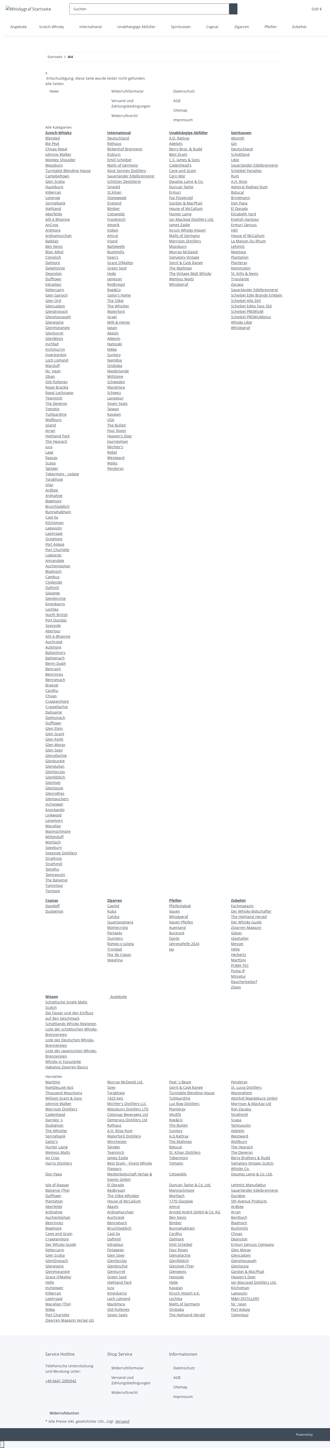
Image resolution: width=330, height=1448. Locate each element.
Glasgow (52, 593)
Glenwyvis (177, 1271)
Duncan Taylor (181, 186)
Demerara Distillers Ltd (127, 1119)
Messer (237, 943)
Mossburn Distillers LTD (127, 1109)
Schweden (116, 381)
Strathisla (53, 858)
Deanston (53, 273)
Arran (50, 430)
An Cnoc (52, 1157)
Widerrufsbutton (64, 1413)
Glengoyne (54, 322)
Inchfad (52, 343)
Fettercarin (54, 1249)
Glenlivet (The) (181, 1266)
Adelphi (176, 143)
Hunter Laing (180, 213)
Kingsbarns (55, 603)
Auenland (177, 927)
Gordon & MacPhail (185, 203)
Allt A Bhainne (57, 219)
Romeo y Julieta (120, 943)
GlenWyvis (54, 338)
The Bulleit (116, 425)
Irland (112, 241)
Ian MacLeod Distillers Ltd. (254, 1282)
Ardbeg (51, 490)
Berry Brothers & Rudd (250, 1157)
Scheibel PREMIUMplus (251, 316)
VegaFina (115, 960)
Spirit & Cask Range (186, 262)
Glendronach (56, 311)
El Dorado (239, 208)
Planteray (239, 262)
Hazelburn (54, 186)
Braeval (51, 685)
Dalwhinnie (55, 268)
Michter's (115, 446)
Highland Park (57, 435)
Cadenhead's (180, 165)
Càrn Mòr (177, 176)
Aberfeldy (53, 213)
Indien (112, 230)
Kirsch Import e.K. (184, 1293)
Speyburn (53, 847)
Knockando (54, 809)
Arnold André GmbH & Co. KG (194, 1211)
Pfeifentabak (180, 905)
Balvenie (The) (57, 1190)
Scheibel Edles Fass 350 (251, 306)
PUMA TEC (240, 965)
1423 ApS (115, 1098)
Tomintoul (54, 885)
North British (56, 614)
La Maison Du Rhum (248, 241)
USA (110, 419)
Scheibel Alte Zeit (246, 300)
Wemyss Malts (181, 278)
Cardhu (51, 690)
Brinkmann (240, 197)
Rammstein (241, 268)
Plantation (240, 257)
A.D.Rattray (178, 1136)
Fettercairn (54, 289)
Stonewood (116, 197)
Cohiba (113, 916)
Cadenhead (55, 1114)
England (114, 203)
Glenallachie (56, 755)
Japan (112, 327)
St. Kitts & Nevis (244, 273)
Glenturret (54, 333)
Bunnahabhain (58, 511)
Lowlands (53, 555)
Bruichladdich (57, 506)
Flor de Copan (119, 954)
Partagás (114, 932)
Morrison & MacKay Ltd (251, 1103)
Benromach (55, 679)
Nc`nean (53, 371)
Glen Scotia (55, 181)
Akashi (113, 333)
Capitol (113, 905)
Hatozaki (114, 343)
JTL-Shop (320, 1434)
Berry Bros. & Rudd (185, 148)
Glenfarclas (55, 771)
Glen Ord (53, 300)
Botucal (237, 192)
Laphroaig (54, 533)
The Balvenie (56, 880)
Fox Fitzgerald (181, 197)
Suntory (114, 354)
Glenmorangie (57, 327)
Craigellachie (56, 706)
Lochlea (52, 609)
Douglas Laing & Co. (186, 181)
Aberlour (53, 630)
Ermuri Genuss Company (252, 1244)
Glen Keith (54, 739)
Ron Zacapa (241, 1109)
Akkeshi (113, 338)
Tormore (52, 890)
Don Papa (239, 203)
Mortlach (53, 842)
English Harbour (245, 219)
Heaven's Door (119, 435)
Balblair (52, 241)
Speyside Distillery (61, 852)
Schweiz (114, 392)
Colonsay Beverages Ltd (127, 1114)
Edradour (53, 284)
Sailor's (51, 1141)
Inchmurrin (55, 349)
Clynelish (53, 257)
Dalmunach (55, 717)
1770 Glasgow (181, 1201)
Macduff (52, 365)
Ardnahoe (53, 495)
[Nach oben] (2, 1444)
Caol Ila (51, 517)
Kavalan (114, 414)
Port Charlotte (57, 549)
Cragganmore (57, 701)
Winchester (117, 1141)
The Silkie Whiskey (123, 1195)
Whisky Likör (241, 322)
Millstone (115, 376)
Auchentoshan (57, 565)
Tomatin (52, 408)
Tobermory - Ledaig (62, 473)
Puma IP (238, 970)
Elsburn (114, 154)
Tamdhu (52, 869)
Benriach (53, 668)
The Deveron (56, 403)
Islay (49, 484)
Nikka (112, 349)
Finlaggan (115, 1249)
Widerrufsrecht (124, 115)
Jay (171, 949)
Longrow (52, 197)
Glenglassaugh (58, 316)
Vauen (174, 911)
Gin (234, 143)
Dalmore (52, 262)
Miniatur (238, 976)
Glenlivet (53, 782)
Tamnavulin (55, 874)
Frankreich (116, 219)
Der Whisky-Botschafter (251, 911)
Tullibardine (56, 414)
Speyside (53, 625)
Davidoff (52, 905)
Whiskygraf (178, 284)
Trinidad (114, 949)
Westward (116, 457)
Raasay (51, 457)
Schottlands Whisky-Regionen (70, 1023)
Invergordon (56, 354)
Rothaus (114, 143)
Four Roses (116, 430)
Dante (174, 938)
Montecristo (117, 927)
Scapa (50, 463)
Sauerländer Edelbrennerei (130, 176)
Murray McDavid (183, 251)
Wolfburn (53, 419)
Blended (52, 138)
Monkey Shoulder (60, 159)
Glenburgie (55, 760)
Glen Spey (54, 750)
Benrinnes (54, 674)
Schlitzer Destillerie (124, 181)
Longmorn (54, 820)
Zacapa (237, 284)
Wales (112, 463)
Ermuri (175, 192)
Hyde (111, 273)
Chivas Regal (56, 148)
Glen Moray (55, 744)
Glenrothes (54, 793)
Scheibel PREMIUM (247, 311)
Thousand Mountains (63, 1092)
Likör (235, 159)
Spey (111, 1087)
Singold (113, 186)
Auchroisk (53, 641)
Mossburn (54, 165)
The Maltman (180, 268)
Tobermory (178, 1157)
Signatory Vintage (184, 257)
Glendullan (54, 766)
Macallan (53, 825)
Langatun (115, 398)
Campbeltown (57, 176)
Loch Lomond (56, 360)
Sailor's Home (119, 295)
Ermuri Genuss (244, 224)
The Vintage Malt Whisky (190, 273)
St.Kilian (114, 192)
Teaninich (53, 398)
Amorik (113, 224)
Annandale (54, 560)
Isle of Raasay (57, 1184)
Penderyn (115, 468)
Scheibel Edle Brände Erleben (256, 295)
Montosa (238, 251)
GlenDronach (56, 1260)
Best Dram (178, 154)
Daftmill (52, 587)
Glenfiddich (55, 777)
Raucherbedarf (244, 981)
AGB (176, 100)
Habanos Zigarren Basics (66, 1067)
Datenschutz (184, 91)
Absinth (237, 138)
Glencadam (55, 306)
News (54, 91)
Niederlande (118, 371)
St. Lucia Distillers (246, 1087)
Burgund (176, 932)
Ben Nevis (54, 246)
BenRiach (239, 1217)
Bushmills (115, 251)
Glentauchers (57, 798)
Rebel (112, 452)
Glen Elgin (54, 728)
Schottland (240, 154)
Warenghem (241, 1092)
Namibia (114, 360)
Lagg (49, 452)
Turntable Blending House (68, 170)
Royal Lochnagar (59, 392)
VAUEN (175, 1114)
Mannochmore (58, 831)
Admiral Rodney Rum (249, 186)
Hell (234, 230)
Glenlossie (54, 788)
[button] (294, 9)
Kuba (111, 911)
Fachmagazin (242, 905)
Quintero (115, 938)
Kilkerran (53, 192)
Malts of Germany (122, 165)
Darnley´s (54, 1119)
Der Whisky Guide (246, 922)
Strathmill (53, 863)
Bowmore (53, 500)
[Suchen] (233, 8)
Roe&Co (114, 289)
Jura (48, 446)
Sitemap (180, 110)
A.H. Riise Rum (120, 1130)
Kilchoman (54, 522)
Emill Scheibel (119, 159)
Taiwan (113, 408)
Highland (53, 208)
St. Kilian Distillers (185, 1152)
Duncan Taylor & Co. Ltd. (190, 1184)
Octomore (53, 538)
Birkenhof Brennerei (124, 148)
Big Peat (52, 143)
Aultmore (53, 647)
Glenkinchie (55, 598)
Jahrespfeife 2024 (184, 943)
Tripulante (240, 278)
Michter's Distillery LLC (126, 1103)
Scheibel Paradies (246, 170)
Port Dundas (56, 620)
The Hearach (56, 441)
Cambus (52, 576)
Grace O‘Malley (120, 262)
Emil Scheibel (180, 1244)
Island (50, 425)
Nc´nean (238, 1304)
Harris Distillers (58, 1163)
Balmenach (55, 658)
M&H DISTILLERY (245, 1298)
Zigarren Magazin (246, 927)
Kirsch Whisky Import (187, 230)
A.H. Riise (239, 181)
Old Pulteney (56, 381)
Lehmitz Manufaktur (248, 1184)
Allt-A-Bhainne (57, 636)
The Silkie (115, 300)
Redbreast (116, 284)
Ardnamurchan (58, 235)
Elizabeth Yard (243, 213)
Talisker (51, 468)
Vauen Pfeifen (181, 922)
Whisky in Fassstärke (63, 1061)
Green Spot (117, 268)
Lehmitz (238, 246)
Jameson (114, 278)
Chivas (51, 695)
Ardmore (53, 230)
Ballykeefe (116, 246)
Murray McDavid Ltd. (125, 1081)
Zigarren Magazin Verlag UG (69, 1320)
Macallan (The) (58, 1304)
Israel (112, 316)
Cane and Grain (182, 170)
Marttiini (238, 960)
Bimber (113, 208)
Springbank (55, 203)
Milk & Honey (118, 322)
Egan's (112, 257)
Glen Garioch (56, 295)
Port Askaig (54, 544)
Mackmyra (116, 387)
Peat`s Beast (180, 1081)
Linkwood (53, 815)
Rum (235, 176)
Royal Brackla (56, 387)
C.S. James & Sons (184, 159)
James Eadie (179, 224)
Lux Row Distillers (184, 1103)
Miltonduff (54, 836)
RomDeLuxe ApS (59, 1087)
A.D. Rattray (179, 138)
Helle (235, 949)
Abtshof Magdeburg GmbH (254, 1098)
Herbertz (238, 954)
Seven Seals (117, 403)
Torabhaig (54, 479)
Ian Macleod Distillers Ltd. (191, 219)
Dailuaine (53, 712)
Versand (122, 1421)
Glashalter (240, 938)
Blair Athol (54, 251)
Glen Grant (54, 733)
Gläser (236, 932)
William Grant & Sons (63, 1098)
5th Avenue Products (249, 1201)
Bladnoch (53, 571)
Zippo (236, 987)
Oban (50, 376)
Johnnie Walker (58, 154)
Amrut (112, 235)
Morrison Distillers (185, 241)
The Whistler (118, 306)
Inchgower (54, 804)
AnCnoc (52, 224)
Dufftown (53, 278)
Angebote (118, 996)
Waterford (116, 311)
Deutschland (118, 138)
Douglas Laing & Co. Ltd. (252, 1174)
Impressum (183, 119)
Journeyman (117, 441)
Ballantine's (55, 652)
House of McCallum (186, 208)
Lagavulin (53, 528)
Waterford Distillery (124, 1136)
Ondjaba (114, 365)
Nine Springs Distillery (126, 170)
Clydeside (53, 582)
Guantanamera (120, 922)
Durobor (238, 1195)
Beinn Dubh (55, 663)
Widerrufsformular (127, 91)
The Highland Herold (249, 916)
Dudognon (54, 911)
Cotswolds (116, 213)
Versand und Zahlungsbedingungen (131, 103)
